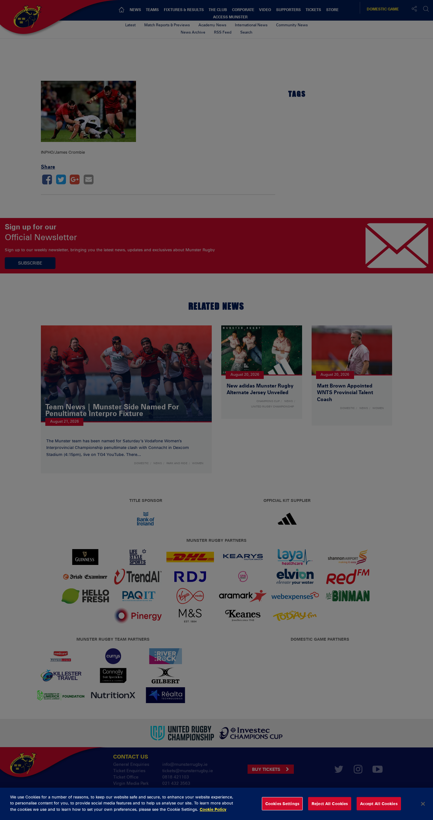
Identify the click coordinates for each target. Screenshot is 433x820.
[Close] (423, 804)
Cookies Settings (282, 803)
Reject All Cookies (330, 803)
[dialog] (216, 804)
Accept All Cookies (378, 803)
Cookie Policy (213, 809)
